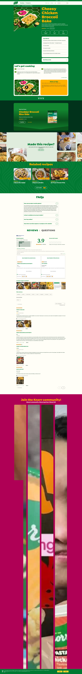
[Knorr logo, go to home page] (16, 3)
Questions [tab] (48, 230)
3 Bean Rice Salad (19, 183)
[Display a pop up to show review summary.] (27, 119)
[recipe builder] (55, 3)
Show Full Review (29, 271)
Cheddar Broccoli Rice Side (29, 113)
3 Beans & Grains (37, 183)
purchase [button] (23, 294)
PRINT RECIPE (64, 77)
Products (28, 3)
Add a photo (41, 149)
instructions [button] (46, 294)
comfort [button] (37, 294)
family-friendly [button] (28, 294)
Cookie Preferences (24, 671)
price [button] (50, 294)
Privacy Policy (6, 671)
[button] (50, 242)
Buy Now (22, 122)
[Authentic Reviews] (20, 235)
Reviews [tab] (32, 230)
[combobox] (61, 303)
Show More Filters (19, 297)
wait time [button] (33, 294)
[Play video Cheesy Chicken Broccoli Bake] (26, 87)
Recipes (22, 3)
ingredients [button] (41, 294)
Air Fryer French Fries (58, 183)
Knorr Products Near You (64, 0)
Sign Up (57, 0)
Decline (60, 671)
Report (27, 328)
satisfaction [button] (18, 294)
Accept (66, 671)
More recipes (40, 187)
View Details (30, 122)
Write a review (52, 28)
